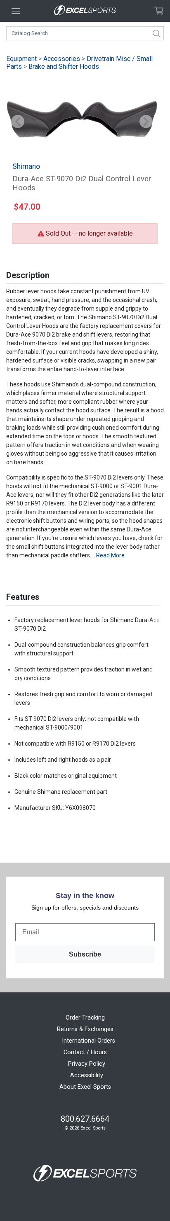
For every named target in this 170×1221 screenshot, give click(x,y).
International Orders (88, 1040)
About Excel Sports (85, 1086)
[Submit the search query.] (157, 33)
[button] (17, 122)
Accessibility (86, 1075)
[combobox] (85, 33)
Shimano (26, 166)
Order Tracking (85, 1017)
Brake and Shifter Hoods (63, 66)
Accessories (61, 59)
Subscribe (85, 954)
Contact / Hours (85, 1052)
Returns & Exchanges (85, 1029)
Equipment (21, 59)
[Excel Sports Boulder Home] (85, 11)
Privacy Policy (86, 1063)
